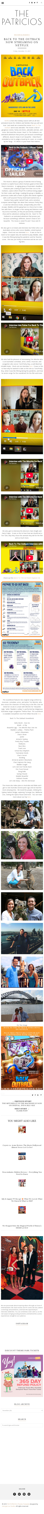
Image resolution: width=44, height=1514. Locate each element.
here (27, 232)
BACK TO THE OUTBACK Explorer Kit (27, 578)
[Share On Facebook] (35, 1095)
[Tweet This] (32, 1095)
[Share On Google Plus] (38, 1095)
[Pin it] (41, 1095)
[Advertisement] (22, 1453)
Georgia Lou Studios (9, 1506)
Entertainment (22, 35)
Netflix (7, 121)
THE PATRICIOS (22, 18)
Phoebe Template (23, 1504)
